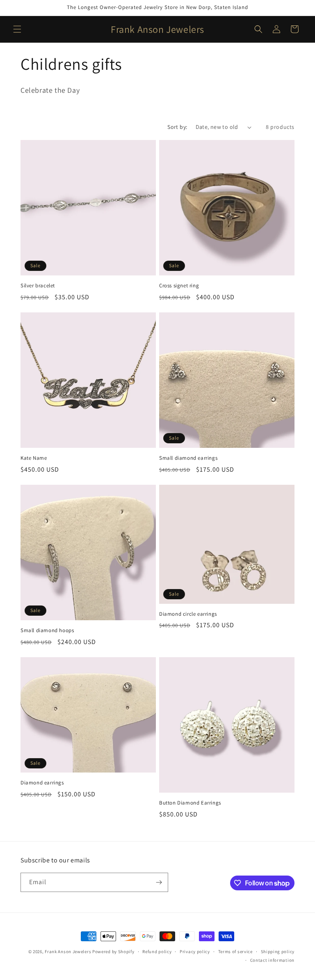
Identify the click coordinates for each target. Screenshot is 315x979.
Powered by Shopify (113, 951)
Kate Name (34, 458)
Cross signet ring (179, 285)
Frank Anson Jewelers (68, 951)
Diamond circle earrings (188, 614)
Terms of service (235, 951)
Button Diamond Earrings (190, 803)
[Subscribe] (159, 882)
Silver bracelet (38, 285)
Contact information (272, 960)
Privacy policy (195, 951)
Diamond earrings (42, 783)
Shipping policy (278, 951)
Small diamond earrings (188, 458)
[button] (17, 29)
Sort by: (177, 127)
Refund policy (156, 951)
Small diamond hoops (47, 630)
